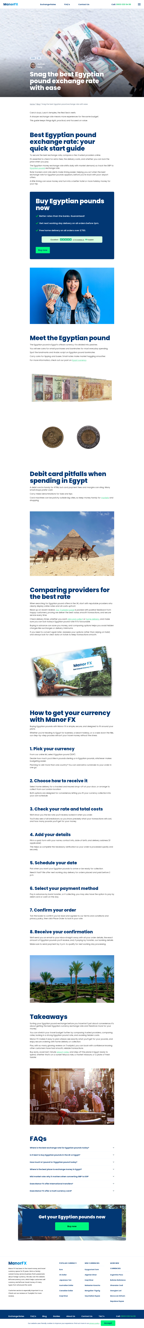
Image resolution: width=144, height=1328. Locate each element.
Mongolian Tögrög (92, 1291)
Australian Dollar (66, 1285)
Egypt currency (79, 360)
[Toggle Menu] (139, 4)
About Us (70, 1316)
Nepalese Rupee (117, 1301)
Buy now (42, 250)
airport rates (63, 1052)
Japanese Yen (65, 1280)
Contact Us (83, 4)
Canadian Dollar (66, 1291)
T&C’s (101, 1316)
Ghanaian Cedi (116, 1285)
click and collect (75, 619)
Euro (61, 1269)
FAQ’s (67, 4)
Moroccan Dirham (117, 1296)
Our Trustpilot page (65, 610)
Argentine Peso (116, 1275)
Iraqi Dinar (63, 1296)
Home (32, 104)
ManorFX (10, 4)
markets (105, 497)
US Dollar (63, 1275)
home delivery (92, 619)
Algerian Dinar (91, 1275)
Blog (38, 104)
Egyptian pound (37, 168)
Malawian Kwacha (92, 1285)
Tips (39, 58)
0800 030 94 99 (121, 4)
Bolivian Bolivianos (118, 1280)
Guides (33, 58)
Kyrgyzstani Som (92, 1269)
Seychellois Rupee (92, 1296)
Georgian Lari (115, 1291)
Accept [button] (108, 1323)
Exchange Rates (48, 4)
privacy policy (94, 1323)
